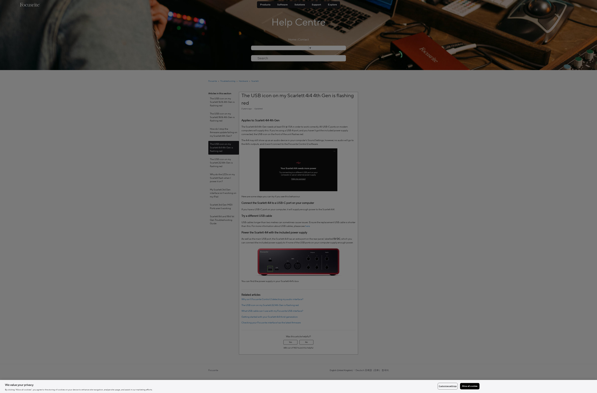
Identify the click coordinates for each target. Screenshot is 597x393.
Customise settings (448, 386)
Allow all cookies (469, 386)
